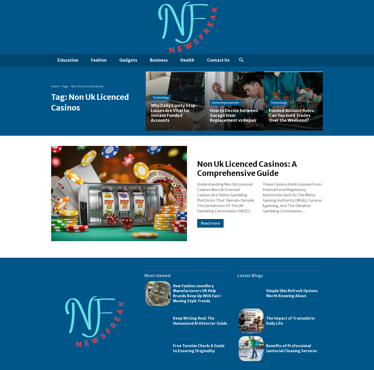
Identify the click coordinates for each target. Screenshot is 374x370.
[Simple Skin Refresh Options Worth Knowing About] (251, 293)
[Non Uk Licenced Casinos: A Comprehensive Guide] (119, 193)
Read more (210, 223)
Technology (161, 97)
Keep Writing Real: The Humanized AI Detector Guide (200, 321)
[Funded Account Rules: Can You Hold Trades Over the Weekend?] (293, 101)
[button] (241, 60)
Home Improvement (225, 102)
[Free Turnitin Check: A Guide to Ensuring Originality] (158, 348)
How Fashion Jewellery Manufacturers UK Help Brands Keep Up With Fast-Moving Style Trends (197, 293)
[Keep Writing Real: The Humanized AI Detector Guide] (158, 321)
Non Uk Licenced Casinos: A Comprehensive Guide (247, 168)
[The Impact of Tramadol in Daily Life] (251, 321)
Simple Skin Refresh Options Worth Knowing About (292, 293)
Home (55, 86)
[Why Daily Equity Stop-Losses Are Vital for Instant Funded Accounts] (175, 101)
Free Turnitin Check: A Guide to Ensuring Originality (199, 348)
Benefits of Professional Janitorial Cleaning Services (291, 348)
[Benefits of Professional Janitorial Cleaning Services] (251, 348)
